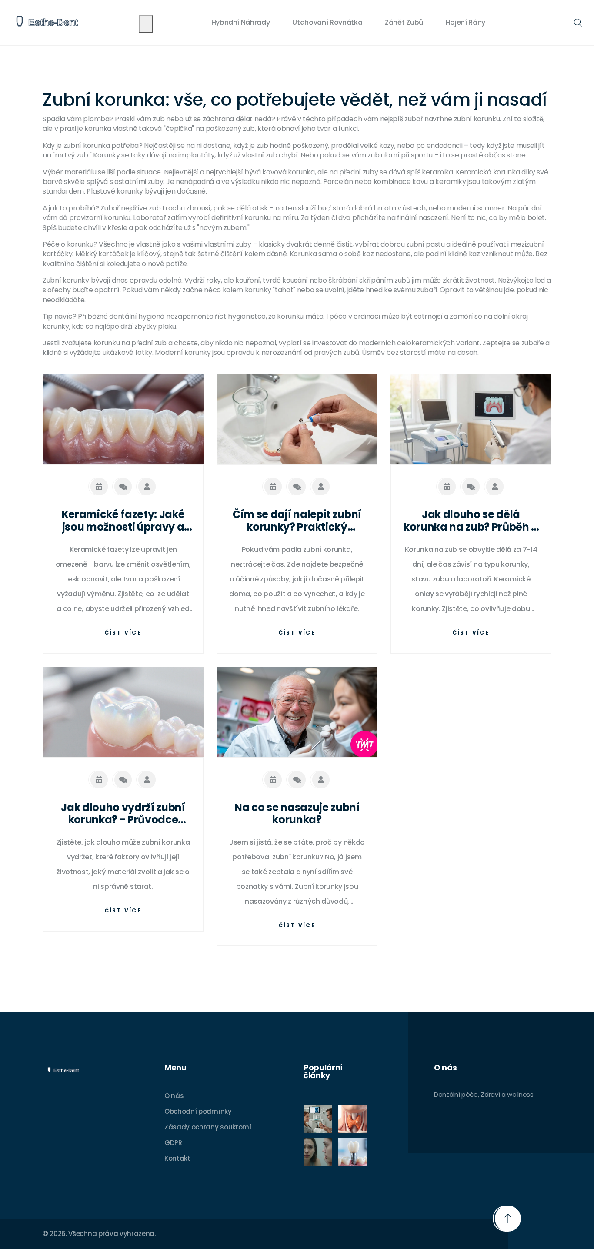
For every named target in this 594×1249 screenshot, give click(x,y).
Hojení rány (465, 22)
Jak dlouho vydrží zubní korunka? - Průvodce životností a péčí (123, 814)
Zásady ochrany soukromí (207, 1127)
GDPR (173, 1142)
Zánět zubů (404, 22)
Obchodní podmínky (198, 1111)
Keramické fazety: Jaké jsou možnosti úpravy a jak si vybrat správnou (123, 521)
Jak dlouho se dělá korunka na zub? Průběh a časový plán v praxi (471, 521)
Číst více (123, 632)
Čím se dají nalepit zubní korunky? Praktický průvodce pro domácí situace (297, 521)
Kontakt (177, 1158)
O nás (174, 1095)
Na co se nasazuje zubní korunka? (297, 814)
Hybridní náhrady (240, 22)
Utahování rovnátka (327, 22)
